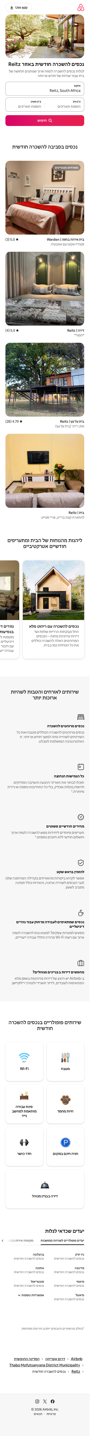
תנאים (38, 1414)
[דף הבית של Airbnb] (80, 7)
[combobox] (45, 90)
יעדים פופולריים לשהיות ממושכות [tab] (62, 1240)
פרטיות (51, 1414)
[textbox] (65, 106)
